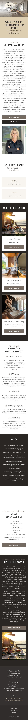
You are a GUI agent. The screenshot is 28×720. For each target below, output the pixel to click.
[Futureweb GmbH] (13, 717)
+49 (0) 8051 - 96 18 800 (15, 698)
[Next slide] (26, 8)
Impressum (14, 708)
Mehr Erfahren (14, 247)
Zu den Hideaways (14, 627)
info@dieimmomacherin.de (15, 700)
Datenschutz (14, 710)
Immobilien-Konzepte (14, 281)
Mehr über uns (14, 117)
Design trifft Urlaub (14, 239)
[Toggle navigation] (25, 3)
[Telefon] (14, 182)
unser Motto (14, 121)
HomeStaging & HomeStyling (14, 322)
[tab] (13, 14)
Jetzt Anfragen (14, 545)
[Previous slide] (1, 8)
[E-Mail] (14, 194)
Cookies (14, 712)
